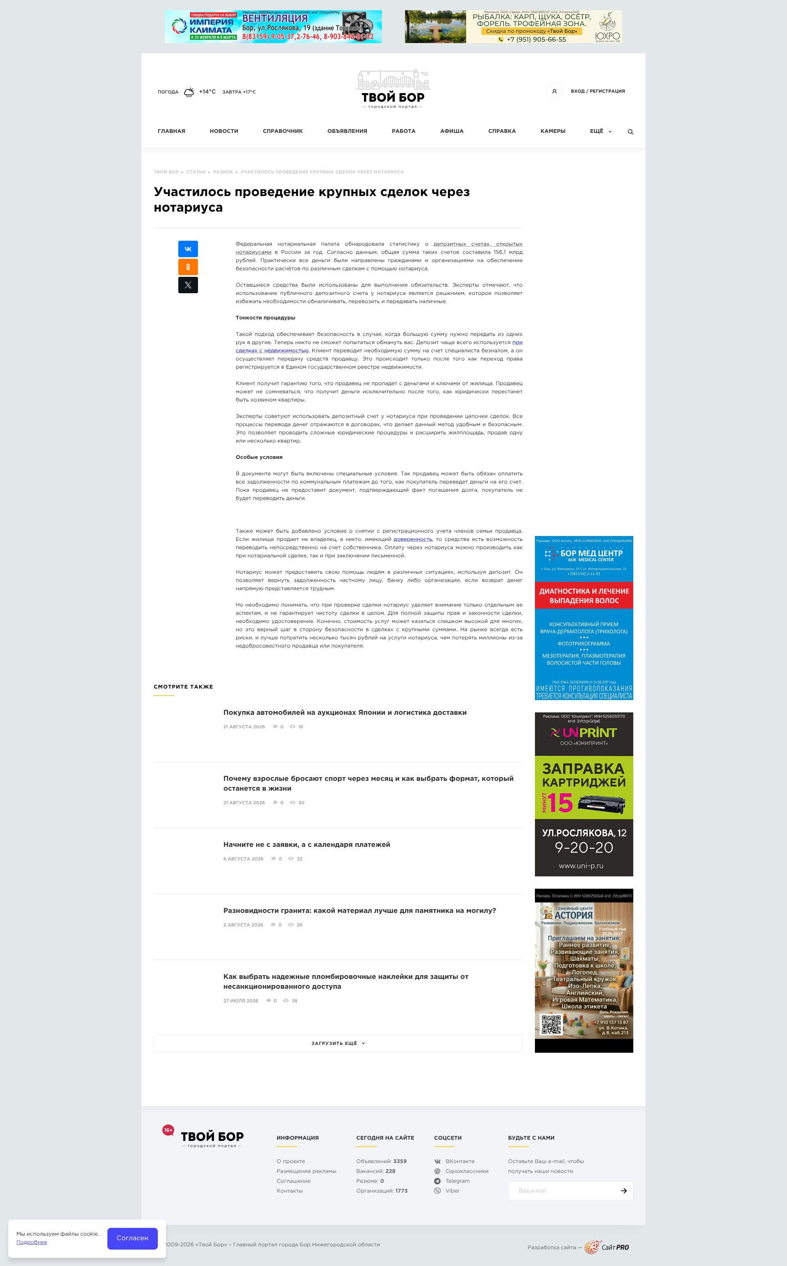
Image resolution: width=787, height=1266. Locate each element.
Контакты (290, 1191)
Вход (578, 91)
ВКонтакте (460, 1162)
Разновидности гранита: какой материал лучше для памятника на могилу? (359, 911)
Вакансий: (375, 1172)
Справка (502, 132)
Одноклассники (467, 1172)
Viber (453, 1191)
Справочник (283, 132)
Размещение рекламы (307, 1172)
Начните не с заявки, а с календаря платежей (306, 845)
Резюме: (370, 1181)
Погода (168, 92)
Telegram (458, 1181)
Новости (224, 132)
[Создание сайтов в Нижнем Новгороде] (606, 1248)
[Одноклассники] (188, 267)
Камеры (553, 132)
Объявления (347, 132)
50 (301, 803)
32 (300, 859)
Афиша (452, 132)
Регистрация (607, 91)
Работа (404, 132)
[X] (188, 285)
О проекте (291, 1162)
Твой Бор (211, 1245)
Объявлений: (381, 1162)
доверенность (413, 540)
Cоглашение (294, 1181)
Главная (171, 132)
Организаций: (381, 1191)
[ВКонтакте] (188, 249)
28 (300, 925)
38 (295, 1001)
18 (300, 727)
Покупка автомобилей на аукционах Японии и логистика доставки (345, 713)
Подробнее (31, 1243)
